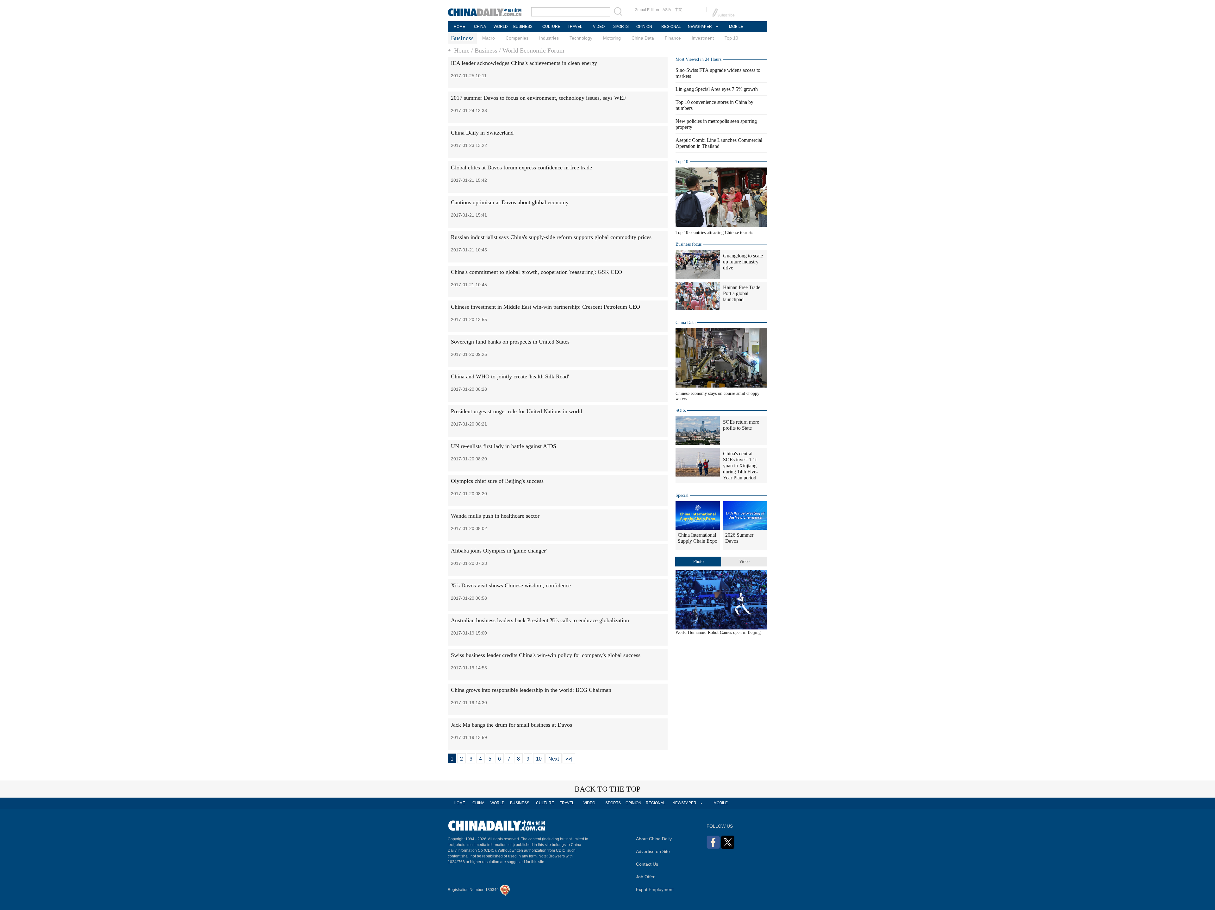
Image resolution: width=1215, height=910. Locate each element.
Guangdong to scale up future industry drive (743, 261)
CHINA (480, 26)
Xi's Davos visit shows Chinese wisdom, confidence (511, 585)
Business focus (688, 244)
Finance (673, 38)
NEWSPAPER (699, 26)
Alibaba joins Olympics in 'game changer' (499, 550)
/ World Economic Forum (531, 50)
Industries (549, 38)
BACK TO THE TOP (607, 789)
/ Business (484, 50)
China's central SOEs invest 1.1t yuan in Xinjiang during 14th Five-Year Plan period (740, 465)
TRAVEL (575, 26)
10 (539, 758)
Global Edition (647, 10)
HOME (459, 26)
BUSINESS (523, 26)
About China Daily (654, 838)
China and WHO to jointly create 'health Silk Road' (510, 376)
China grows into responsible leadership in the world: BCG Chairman (531, 690)
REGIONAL (671, 26)
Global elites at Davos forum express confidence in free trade (521, 167)
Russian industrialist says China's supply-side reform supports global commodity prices (551, 237)
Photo (698, 561)
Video (744, 561)
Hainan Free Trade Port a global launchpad (741, 293)
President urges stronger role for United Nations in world (516, 411)
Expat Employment (655, 889)
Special (682, 495)
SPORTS (621, 26)
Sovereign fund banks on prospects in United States (510, 341)
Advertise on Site (653, 851)
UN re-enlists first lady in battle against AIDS (503, 446)
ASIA (667, 10)
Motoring (612, 38)
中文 (678, 10)
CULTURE (551, 26)
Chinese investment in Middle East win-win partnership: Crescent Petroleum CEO (545, 307)
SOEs (681, 410)
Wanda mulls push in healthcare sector (495, 516)
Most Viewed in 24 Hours (698, 59)
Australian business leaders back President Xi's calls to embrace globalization (540, 620)
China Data (643, 38)
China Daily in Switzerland (482, 133)
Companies (517, 38)
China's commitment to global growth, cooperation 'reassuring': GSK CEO (536, 272)
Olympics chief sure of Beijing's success (497, 481)
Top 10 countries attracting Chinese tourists (714, 232)
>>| (568, 758)
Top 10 (731, 38)
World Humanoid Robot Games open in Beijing (718, 632)
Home (462, 50)
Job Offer (645, 876)
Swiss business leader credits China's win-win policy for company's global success (545, 655)
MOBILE (736, 26)
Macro (488, 38)
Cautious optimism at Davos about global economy (510, 202)
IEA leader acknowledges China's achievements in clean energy (524, 63)
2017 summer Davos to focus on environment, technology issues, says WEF (538, 98)
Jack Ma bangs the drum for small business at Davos (511, 725)
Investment (703, 38)
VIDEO (599, 26)
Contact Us (647, 864)
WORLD (501, 26)
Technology (581, 38)
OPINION (644, 26)
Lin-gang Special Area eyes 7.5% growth (717, 89)
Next (553, 758)
